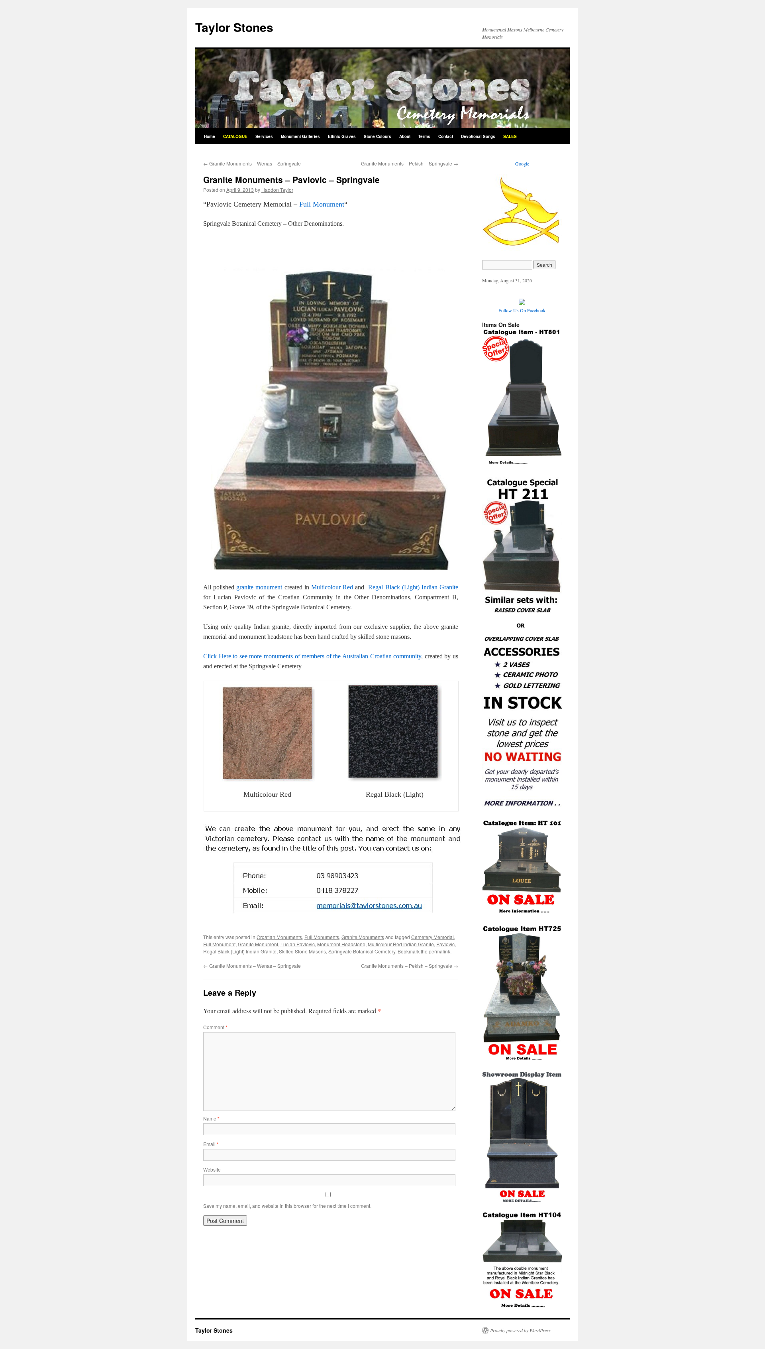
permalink (439, 951)
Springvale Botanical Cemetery (361, 951)
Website (212, 1169)
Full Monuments (321, 936)
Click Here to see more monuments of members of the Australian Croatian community (312, 656)
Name (211, 1118)
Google (522, 163)
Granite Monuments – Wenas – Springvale (252, 163)
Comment (215, 1027)
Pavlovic (445, 944)
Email (211, 1143)
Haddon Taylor (277, 189)
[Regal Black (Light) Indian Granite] (394, 779)
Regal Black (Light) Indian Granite (413, 587)
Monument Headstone (341, 944)
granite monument (259, 587)
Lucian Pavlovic (297, 944)
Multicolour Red (332, 587)
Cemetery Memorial (432, 936)
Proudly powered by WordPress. (521, 1330)
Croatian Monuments (279, 936)
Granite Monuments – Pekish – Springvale (409, 163)
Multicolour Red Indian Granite (401, 944)
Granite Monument (258, 944)
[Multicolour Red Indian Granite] (267, 779)
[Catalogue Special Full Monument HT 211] (522, 807)
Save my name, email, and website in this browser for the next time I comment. (287, 1205)
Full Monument (321, 204)
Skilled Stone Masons (302, 951)
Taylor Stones (234, 26)
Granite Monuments (362, 936)
